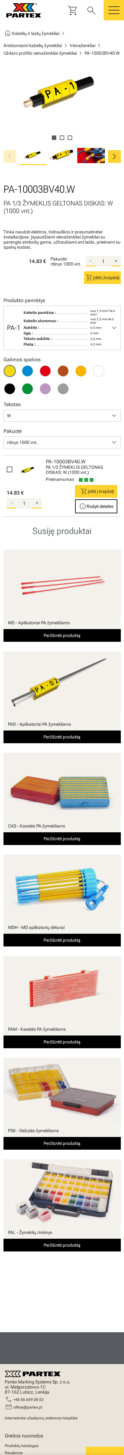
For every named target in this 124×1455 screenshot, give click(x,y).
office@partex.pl (27, 1407)
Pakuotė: (59, 258)
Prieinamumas (60, 479)
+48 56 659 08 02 (28, 1399)
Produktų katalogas (21, 1446)
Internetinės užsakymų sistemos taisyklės (41, 1418)
